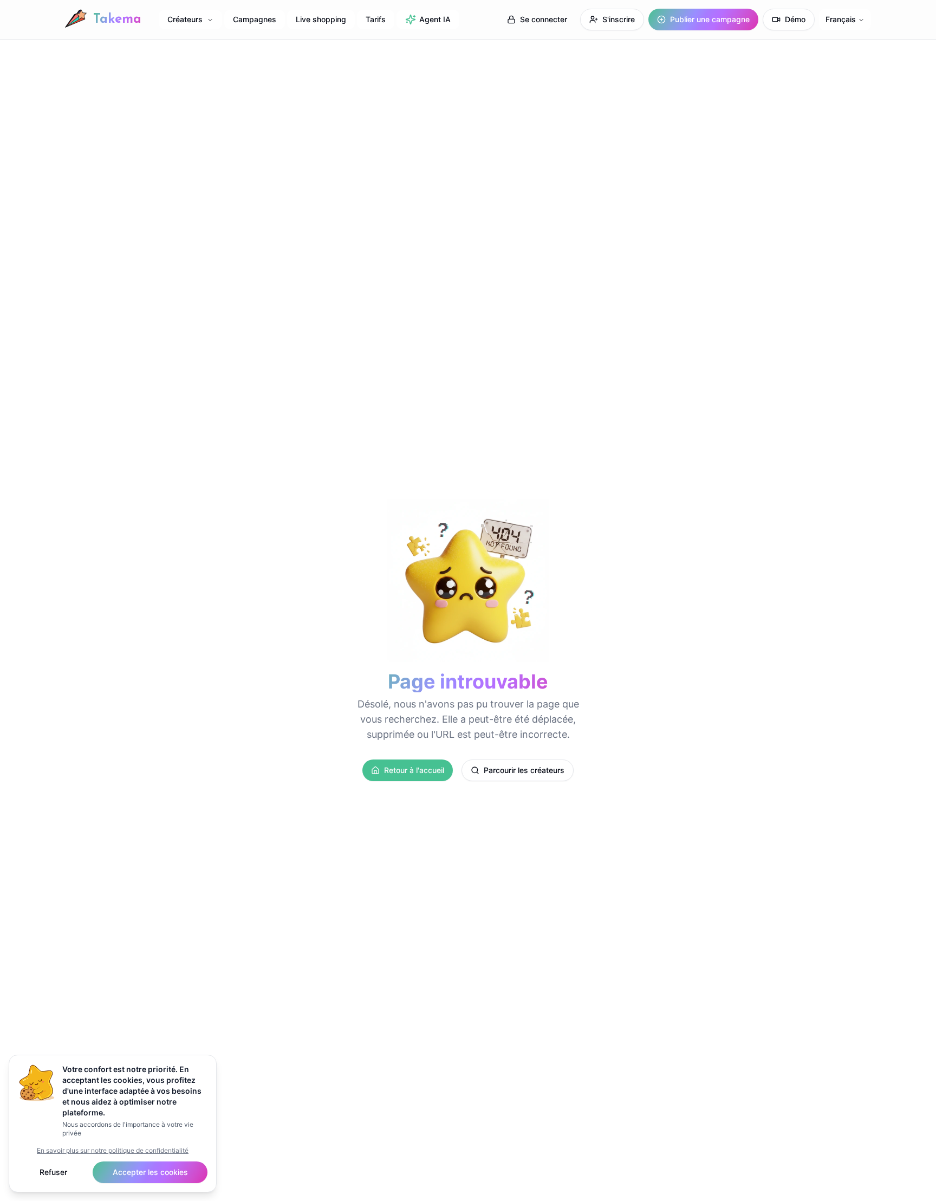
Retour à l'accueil (414, 770)
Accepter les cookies (150, 1172)
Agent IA (435, 19)
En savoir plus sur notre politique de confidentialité (112, 1150)
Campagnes (254, 19)
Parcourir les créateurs (524, 770)
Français (841, 19)
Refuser (53, 1172)
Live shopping (321, 19)
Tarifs (376, 19)
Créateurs (185, 19)
